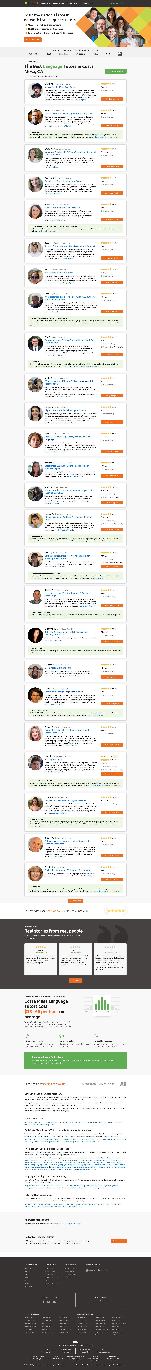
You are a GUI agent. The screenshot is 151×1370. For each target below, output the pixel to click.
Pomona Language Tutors (89, 1160)
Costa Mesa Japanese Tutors (49, 1142)
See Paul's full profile (65, 126)
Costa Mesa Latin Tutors (73, 1122)
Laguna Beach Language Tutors (74, 1162)
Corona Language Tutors (32, 1160)
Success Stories (58, 3)
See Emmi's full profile (52, 167)
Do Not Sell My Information (119, 1365)
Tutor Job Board (70, 1274)
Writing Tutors (64, 1332)
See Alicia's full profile (58, 220)
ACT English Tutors (73, 1186)
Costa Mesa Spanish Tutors (93, 1122)
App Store (91, 1270)
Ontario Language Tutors (115, 1158)
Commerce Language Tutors (82, 1167)
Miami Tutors (98, 1326)
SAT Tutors (63, 1317)
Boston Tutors (82, 1320)
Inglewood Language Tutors (81, 1165)
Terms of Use (97, 1365)
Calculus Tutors (29, 1320)
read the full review (97, 137)
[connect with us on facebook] (45, 1302)
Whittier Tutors (48, 1206)
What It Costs (72, 3)
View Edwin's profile (112, 99)
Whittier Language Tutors (32, 1162)
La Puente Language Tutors (69, 1160)
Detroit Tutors (99, 1317)
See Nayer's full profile (58, 452)
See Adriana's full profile (75, 476)
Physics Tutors (47, 1329)
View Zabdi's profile (112, 258)
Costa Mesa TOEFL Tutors (68, 1139)
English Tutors (60, 1186)
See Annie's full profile (52, 503)
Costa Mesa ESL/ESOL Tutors (54, 1122)
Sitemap (78, 1365)
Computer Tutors (30, 1326)
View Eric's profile (112, 355)
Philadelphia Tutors (118, 1317)
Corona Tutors (81, 1204)
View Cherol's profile (112, 745)
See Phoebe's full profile (59, 813)
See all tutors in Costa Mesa (71, 1224)
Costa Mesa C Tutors (51, 1139)
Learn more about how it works (101, 1301)
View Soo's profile (112, 567)
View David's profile (112, 704)
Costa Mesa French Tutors (33, 1139)
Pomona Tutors (116, 1204)
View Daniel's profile (112, 774)
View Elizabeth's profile (112, 641)
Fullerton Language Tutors (102, 1165)
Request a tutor (50, 1271)
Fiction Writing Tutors (64, 1188)
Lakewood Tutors (60, 1206)
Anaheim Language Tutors (96, 1158)
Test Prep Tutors (65, 1329)
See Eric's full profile (57, 355)
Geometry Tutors (47, 1317)
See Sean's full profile (52, 312)
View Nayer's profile (112, 451)
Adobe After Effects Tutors (46, 1188)
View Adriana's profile (112, 476)
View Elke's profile (112, 880)
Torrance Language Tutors (95, 1162)
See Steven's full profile (88, 606)
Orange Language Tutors (39, 1165)
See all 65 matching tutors (115, 71)
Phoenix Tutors (117, 1320)
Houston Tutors (99, 1320)
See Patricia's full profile (52, 194)
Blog (46, 1280)
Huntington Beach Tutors (32, 1206)
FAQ (25, 1274)
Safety (26, 1280)
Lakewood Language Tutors (52, 1162)
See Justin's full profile (64, 396)
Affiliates (68, 1277)
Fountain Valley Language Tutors (60, 1165)
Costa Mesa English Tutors (33, 1122)
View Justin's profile (112, 396)
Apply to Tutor (70, 1271)
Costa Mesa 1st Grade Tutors (90, 1142)
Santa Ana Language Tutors (76, 1158)
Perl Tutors (50, 1186)
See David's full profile (55, 704)
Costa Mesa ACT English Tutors (89, 1139)
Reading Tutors (47, 1332)
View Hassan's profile (112, 529)
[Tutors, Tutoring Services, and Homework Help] (31, 3)
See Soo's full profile (58, 566)
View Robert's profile (112, 856)
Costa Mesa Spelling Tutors (70, 1142)
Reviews (27, 1277)
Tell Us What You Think (52, 1283)
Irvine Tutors (91, 1204)
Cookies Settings (87, 1365)
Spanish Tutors (64, 1323)
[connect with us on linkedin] (53, 1302)
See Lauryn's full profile (70, 423)
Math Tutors (46, 1323)
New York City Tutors (101, 1329)
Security (27, 1283)
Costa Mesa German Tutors (111, 1139)
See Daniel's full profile (55, 772)
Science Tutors (64, 1320)
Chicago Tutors (82, 1326)
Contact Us (28, 1271)
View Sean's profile (112, 311)
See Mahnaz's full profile (74, 676)
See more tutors (75, 901)
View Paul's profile (112, 125)
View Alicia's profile (112, 219)
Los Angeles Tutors (100, 1323)
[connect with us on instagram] (48, 1302)
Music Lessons (47, 1326)
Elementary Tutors (30, 1329)
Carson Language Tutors (101, 1167)
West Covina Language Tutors (66, 1169)
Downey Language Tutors (46, 1169)
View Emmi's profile (112, 166)
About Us (27, 1268)
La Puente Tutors (103, 1204)
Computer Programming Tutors (91, 1186)
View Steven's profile (112, 605)
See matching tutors (33, 39)
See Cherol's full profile (70, 745)
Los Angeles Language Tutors (34, 1158)
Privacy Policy (106, 1365)
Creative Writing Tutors (80, 1188)
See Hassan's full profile (66, 530)
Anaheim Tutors (57, 1204)
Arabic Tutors (40, 1186)
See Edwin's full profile (79, 100)
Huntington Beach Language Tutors (111, 1160)
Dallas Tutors (81, 1329)
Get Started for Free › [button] (117, 3)
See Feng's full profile (67, 283)
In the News (28, 1286)
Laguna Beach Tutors (75, 1206)
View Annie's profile (112, 503)
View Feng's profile (112, 282)
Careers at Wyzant (71, 1268)
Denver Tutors (82, 1332)
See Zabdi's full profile (67, 259)
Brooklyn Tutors (82, 1323)
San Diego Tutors (118, 1329)
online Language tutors (67, 1241)
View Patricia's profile (112, 193)
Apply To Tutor (88, 3)
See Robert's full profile (58, 856)
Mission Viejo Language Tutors (60, 1167)
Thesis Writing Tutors (97, 1188)
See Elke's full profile (88, 876)
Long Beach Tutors (30, 1204)
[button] (122, 347)
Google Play (104, 1270)
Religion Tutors (29, 1186)
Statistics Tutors (64, 1326)
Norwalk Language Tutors (87, 1169)
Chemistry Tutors (30, 1323)
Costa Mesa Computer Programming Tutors (39, 1125)
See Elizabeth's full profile (53, 640)
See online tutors (118, 1241)
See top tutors (75, 980)
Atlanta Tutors (81, 1317)
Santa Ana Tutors (45, 1204)
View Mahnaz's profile (112, 677)
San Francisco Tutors (119, 1323)
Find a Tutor (49, 1268)
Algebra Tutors (29, 1317)
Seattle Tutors (116, 1326)
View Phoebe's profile (112, 812)
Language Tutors (30, 1188)
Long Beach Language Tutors (56, 1158)
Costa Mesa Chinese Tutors (113, 1122)
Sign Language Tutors (111, 1186)
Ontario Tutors (69, 1204)
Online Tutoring (50, 1274)
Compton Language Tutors (40, 1167)
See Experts (45, 3)
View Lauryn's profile (112, 422)
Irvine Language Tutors (50, 1160)
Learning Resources (51, 1277)
